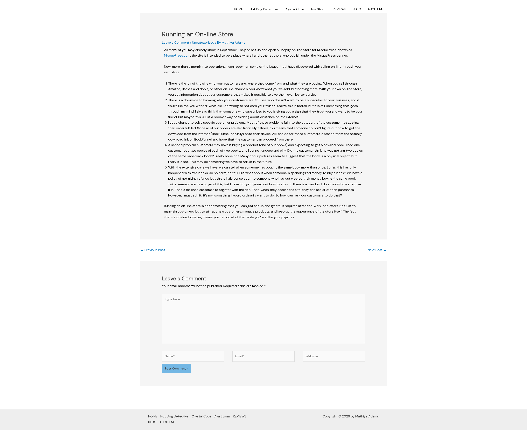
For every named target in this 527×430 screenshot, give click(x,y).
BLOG (357, 9)
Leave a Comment (175, 42)
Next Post (377, 250)
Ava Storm (318, 9)
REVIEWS (339, 9)
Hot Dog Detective (264, 9)
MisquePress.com (177, 55)
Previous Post (152, 250)
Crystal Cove (294, 9)
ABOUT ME (376, 9)
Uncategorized (203, 42)
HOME (238, 9)
